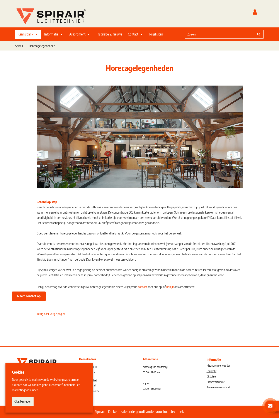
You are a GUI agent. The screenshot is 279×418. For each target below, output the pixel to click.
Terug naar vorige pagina (51, 314)
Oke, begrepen (22, 401)
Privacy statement (216, 382)
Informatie (51, 34)
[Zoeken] (259, 34)
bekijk (170, 287)
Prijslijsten (156, 34)
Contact (133, 34)
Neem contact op (29, 296)
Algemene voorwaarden (218, 365)
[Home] (56, 15)
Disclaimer (211, 376)
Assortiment (77, 34)
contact (142, 287)
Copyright (211, 371)
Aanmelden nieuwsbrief (218, 387)
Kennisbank (25, 34)
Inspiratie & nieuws (109, 34)
